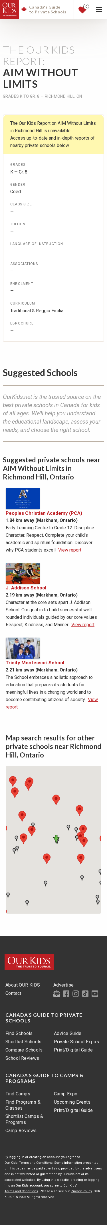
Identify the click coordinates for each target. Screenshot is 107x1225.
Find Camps (17, 1094)
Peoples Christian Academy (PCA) (44, 513)
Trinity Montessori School (35, 662)
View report (69, 550)
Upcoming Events (72, 1102)
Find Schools (19, 1033)
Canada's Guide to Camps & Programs (44, 1078)
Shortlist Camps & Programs (24, 1119)
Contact (13, 993)
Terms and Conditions (21, 1191)
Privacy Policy (81, 1191)
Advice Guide (68, 1033)
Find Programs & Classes (23, 1105)
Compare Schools (24, 1050)
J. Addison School (26, 588)
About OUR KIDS (22, 985)
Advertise (63, 985)
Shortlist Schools (23, 1041)
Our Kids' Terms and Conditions (29, 1163)
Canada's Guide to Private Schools (43, 1018)
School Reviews (22, 1058)
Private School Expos (76, 1041)
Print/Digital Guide (73, 1050)
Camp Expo (66, 1094)
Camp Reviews (21, 1130)
